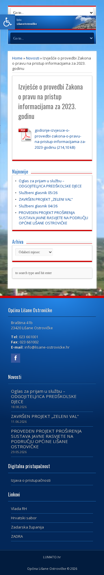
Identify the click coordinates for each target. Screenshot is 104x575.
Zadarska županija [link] (27, 527)
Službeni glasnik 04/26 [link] (38, 206)
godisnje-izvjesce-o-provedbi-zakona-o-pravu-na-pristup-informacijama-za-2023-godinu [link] (60, 139)
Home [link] (17, 58)
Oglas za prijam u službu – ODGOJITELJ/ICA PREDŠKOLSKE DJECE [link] (50, 183)
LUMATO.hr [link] (52, 557)
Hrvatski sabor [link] (24, 517)
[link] (7, 21)
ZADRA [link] (17, 536)
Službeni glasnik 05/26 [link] (38, 192)
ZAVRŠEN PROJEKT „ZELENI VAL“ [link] (46, 199)
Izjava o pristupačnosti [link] (31, 480)
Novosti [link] (32, 58)
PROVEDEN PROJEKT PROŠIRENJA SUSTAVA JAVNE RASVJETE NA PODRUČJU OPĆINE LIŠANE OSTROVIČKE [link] (53, 218)
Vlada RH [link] (19, 508)
